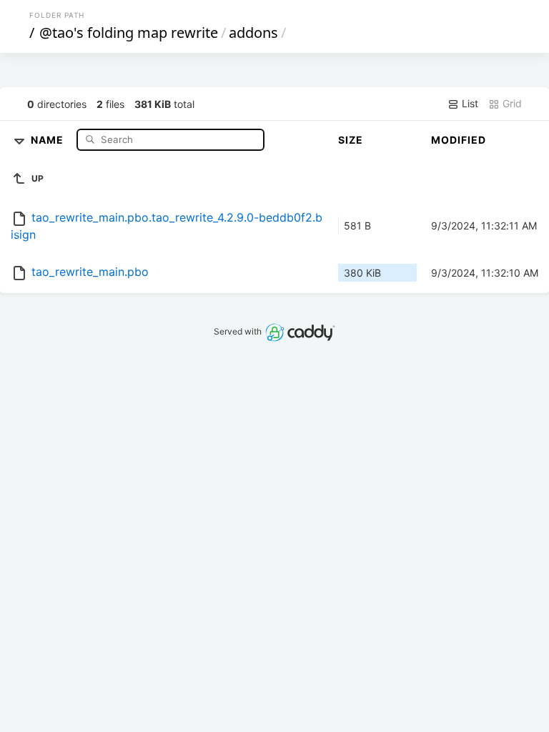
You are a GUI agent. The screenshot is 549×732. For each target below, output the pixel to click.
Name (48, 139)
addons (253, 32)
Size (350, 140)
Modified (458, 140)
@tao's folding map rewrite (128, 32)
